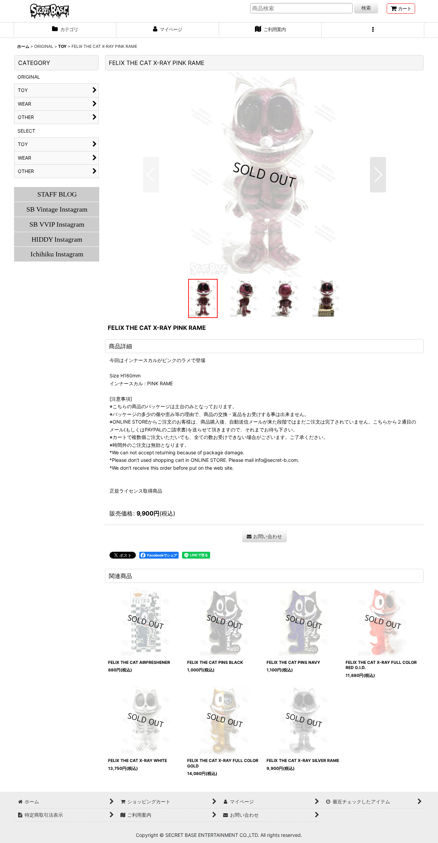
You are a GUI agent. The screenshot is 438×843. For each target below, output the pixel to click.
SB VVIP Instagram (57, 224)
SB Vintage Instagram (57, 209)
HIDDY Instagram (56, 239)
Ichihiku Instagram (56, 254)
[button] (373, 30)
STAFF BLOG (57, 194)
